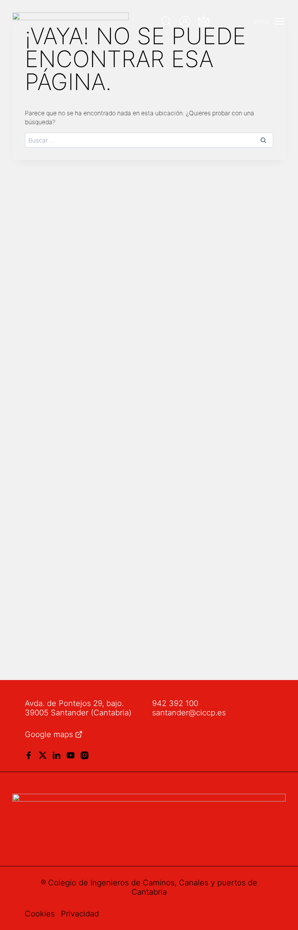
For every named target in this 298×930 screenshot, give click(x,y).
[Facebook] (29, 755)
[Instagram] (84, 755)
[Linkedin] (57, 755)
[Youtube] (70, 755)
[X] (43, 755)
